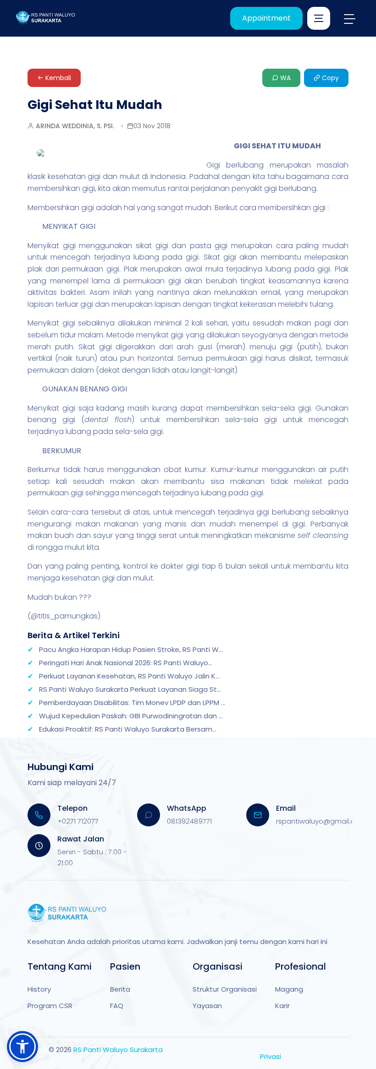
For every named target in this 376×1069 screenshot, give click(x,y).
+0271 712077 (78, 821)
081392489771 (189, 821)
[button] (22, 1046)
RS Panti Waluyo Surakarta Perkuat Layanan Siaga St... (130, 689)
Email (286, 808)
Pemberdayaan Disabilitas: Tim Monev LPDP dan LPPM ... (132, 702)
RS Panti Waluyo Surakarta (118, 1049)
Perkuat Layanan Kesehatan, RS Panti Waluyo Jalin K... (129, 676)
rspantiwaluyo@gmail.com (321, 821)
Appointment (266, 18)
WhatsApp (186, 808)
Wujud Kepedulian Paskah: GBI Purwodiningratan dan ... (131, 716)
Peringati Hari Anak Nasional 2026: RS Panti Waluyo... (125, 662)
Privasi (270, 1056)
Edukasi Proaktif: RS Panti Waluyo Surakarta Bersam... (127, 729)
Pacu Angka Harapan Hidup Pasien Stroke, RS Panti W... (131, 649)
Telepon (72, 808)
